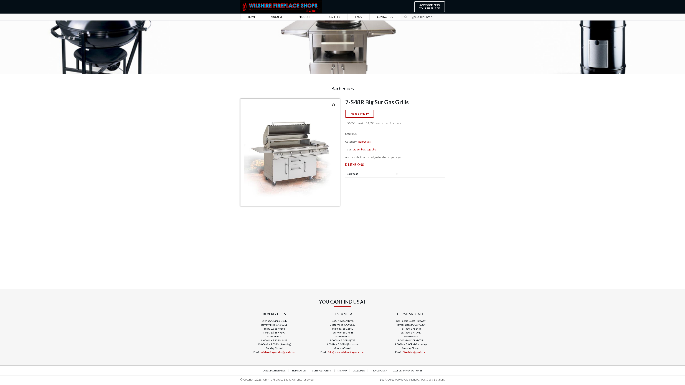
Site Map (342, 370)
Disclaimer (359, 370)
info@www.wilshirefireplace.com (346, 352)
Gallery (334, 17)
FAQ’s (358, 17)
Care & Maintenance (274, 370)
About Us (277, 17)
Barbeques (364, 141)
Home (251, 17)
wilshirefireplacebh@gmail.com (278, 352)
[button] (333, 105)
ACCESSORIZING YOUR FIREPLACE (429, 7)
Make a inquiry (360, 113)
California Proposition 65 (407, 370)
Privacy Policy (379, 370)
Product (304, 17)
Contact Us (385, 17)
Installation (299, 370)
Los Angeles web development (398, 379)
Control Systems (321, 370)
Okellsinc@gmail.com (414, 352)
